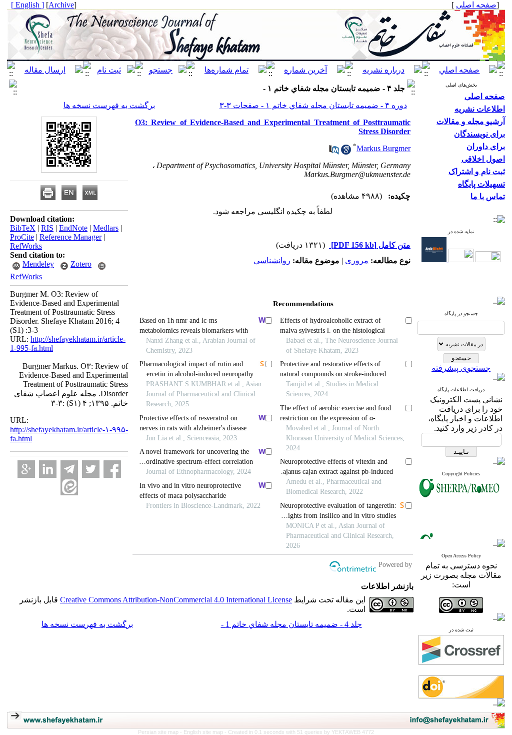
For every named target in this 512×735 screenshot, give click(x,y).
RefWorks (26, 246)
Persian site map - (161, 732)
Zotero (81, 264)
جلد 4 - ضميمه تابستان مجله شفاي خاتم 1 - (291, 624)
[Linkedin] (47, 469)
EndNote (73, 228)
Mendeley (38, 264)
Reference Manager (71, 237)
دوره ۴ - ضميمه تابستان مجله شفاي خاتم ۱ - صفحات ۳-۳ (313, 105)
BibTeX (23, 228)
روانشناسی (272, 260)
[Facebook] (112, 469)
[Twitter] (91, 469)
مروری (356, 260)
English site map (204, 732)
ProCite (22, 237)
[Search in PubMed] (334, 152)
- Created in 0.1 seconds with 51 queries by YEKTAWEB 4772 (299, 732)
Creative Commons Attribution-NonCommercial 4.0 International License (176, 599)
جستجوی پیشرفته (461, 368)
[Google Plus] (26, 469)
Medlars (105, 228)
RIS (47, 228)
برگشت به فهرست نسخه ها (109, 105)
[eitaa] (69, 486)
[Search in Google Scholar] (346, 152)
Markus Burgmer (383, 148)
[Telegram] (69, 469)
